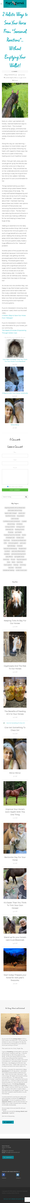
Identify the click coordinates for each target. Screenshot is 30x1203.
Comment (15, 467)
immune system (20, 77)
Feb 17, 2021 (15, 364)
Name (15, 452)
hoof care (7, 540)
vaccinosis (18, 567)
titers (13, 562)
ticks (8, 562)
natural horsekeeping (10, 548)
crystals (24, 521)
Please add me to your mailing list (16, 487)
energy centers (10, 526)
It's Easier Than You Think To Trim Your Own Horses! (15, 905)
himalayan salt (10, 537)
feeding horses (12, 77)
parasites (7, 554)
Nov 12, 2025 (15, 717)
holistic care (16, 77)
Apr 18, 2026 (15, 672)
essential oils (7, 77)
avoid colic (22, 513)
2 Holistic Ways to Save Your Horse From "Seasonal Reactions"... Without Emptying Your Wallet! (15, 40)
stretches (6, 559)
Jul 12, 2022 (15, 983)
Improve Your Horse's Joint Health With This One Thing (15, 812)
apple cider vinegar (11, 513)
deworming (11, 524)
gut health (18, 532)
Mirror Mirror (15, 425)
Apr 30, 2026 (15, 626)
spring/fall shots (19, 556)
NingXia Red (22, 548)
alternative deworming (15, 510)
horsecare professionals (19, 540)
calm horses (14, 518)
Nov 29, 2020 (14, 396)
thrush (13, 559)
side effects (9, 556)
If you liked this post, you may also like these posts (15, 337)
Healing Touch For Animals (12, 535)
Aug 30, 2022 (15, 943)
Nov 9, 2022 (15, 863)
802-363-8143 (10, 1150)
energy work (20, 526)
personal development (18, 554)
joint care (23, 543)
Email (15, 460)
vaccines (10, 567)
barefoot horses (10, 516)
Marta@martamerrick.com (13, 1152)
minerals (19, 546)
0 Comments (16, 80)
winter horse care (21, 570)
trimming (23, 565)
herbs (24, 535)
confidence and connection (11, 521)
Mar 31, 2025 (15, 733)
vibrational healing (8, 570)
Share (15, 71)
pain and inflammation (18, 551)
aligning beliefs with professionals (15, 507)
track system (8, 565)
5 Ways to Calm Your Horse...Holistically (15, 393)
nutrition (7, 551)
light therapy (11, 546)
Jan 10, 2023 (15, 818)
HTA (5, 543)
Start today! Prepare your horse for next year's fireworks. (15, 977)
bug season (20, 516)
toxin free (24, 77)
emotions (19, 524)
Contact (9, 1122)
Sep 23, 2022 (15, 911)
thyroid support (21, 559)
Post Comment (15, 490)
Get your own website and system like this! (15, 1199)
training (16, 565)
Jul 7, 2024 (15, 428)
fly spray (10, 532)
